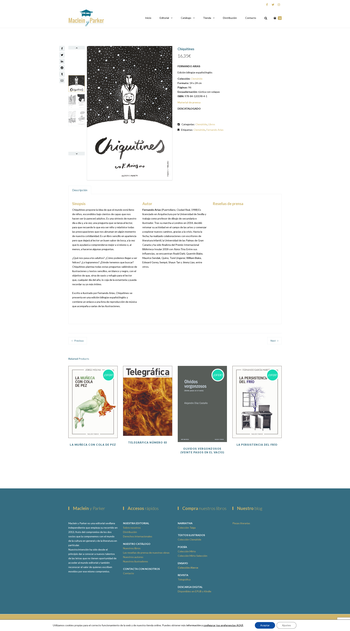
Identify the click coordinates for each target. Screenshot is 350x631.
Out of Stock (93, 419)
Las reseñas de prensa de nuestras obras (146, 552)
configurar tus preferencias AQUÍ (223, 625)
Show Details (147, 426)
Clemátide (197, 78)
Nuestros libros (132, 548)
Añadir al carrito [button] (147, 417)
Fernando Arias (214, 129)
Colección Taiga (187, 527)
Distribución (230, 17)
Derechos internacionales (137, 536)
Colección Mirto (187, 551)
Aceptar (265, 625)
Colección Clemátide (189, 539)
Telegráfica (184, 579)
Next (273, 340)
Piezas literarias (241, 523)
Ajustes (286, 625)
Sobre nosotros (132, 527)
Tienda (207, 17)
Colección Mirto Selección (192, 555)
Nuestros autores (133, 557)
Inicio (148, 17)
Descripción (79, 190)
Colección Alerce (188, 567)
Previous (79, 340)
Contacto (250, 17)
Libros (211, 124)
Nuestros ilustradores (135, 561)
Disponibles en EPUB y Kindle (194, 591)
